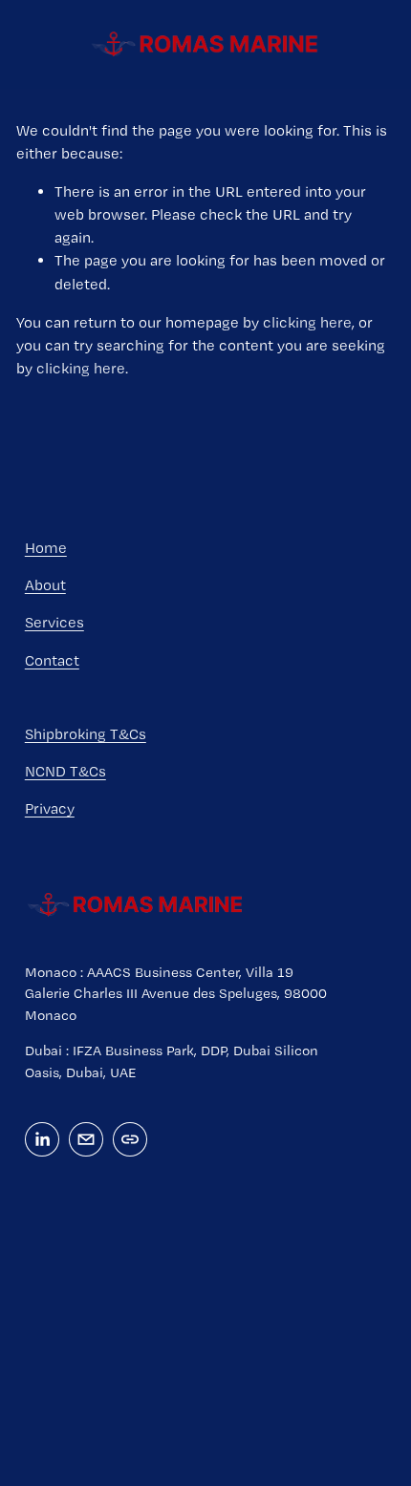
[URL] (130, 1139)
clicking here (307, 322)
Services (54, 622)
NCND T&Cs (65, 771)
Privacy (50, 808)
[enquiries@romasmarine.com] (86, 1139)
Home (46, 548)
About (45, 585)
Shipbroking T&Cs (85, 734)
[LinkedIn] (42, 1139)
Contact (52, 660)
